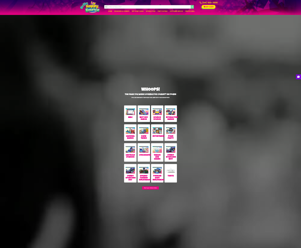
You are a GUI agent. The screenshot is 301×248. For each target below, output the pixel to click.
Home (110, 11)
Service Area (189, 11)
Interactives (150, 11)
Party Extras (162, 11)
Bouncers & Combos (121, 11)
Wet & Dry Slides (138, 11)
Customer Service (176, 11)
